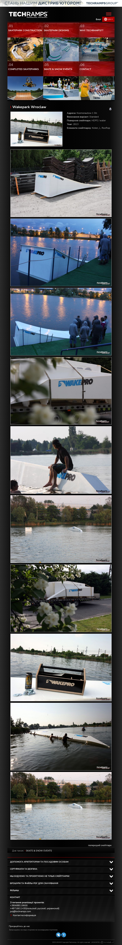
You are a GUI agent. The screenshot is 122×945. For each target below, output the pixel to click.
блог (98, 19)
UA (109, 19)
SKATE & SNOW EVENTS (39, 850)
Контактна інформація (24, 915)
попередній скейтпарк (100, 845)
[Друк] (110, 109)
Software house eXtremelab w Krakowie (107, 942)
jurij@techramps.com (20, 911)
